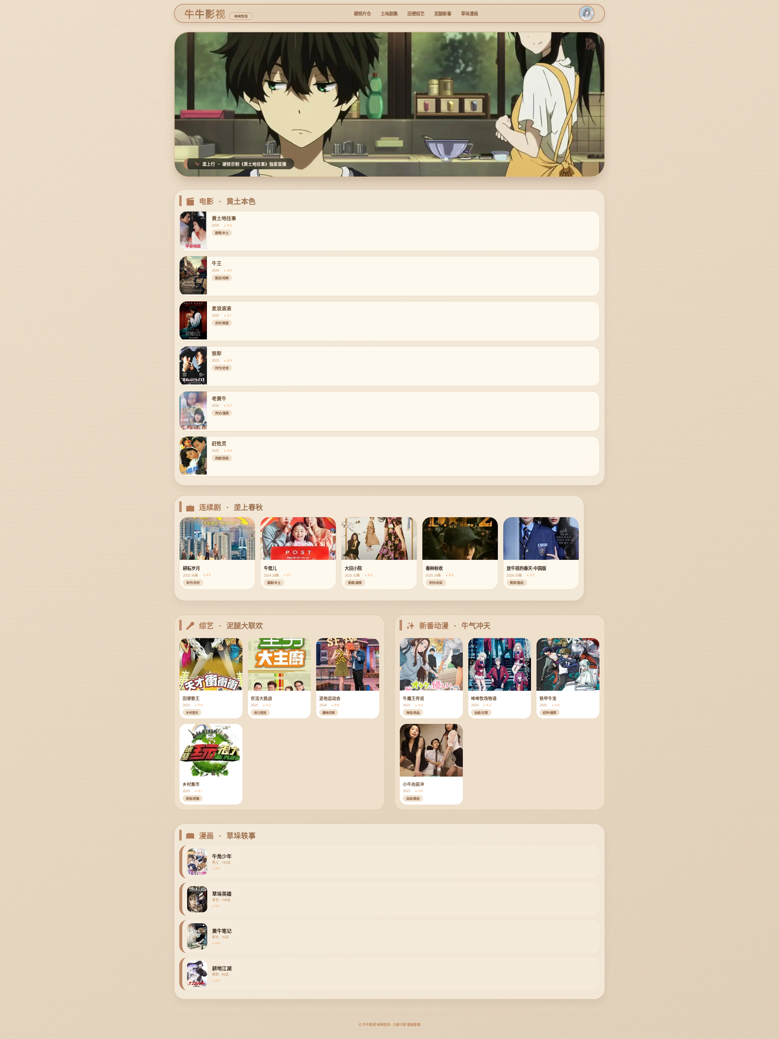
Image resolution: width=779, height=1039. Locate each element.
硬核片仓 (362, 13)
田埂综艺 (415, 13)
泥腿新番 (442, 13)
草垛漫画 (469, 13)
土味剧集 (389, 13)
